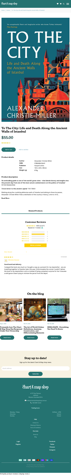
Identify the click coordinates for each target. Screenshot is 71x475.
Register (18, 444)
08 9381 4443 (36, 403)
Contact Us (35, 423)
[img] (8, 257)
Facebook (52, 441)
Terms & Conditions (35, 427)
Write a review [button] (35, 245)
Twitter (52, 444)
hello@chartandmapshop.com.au (37, 400)
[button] (5, 143)
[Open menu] (68, 4)
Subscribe (35, 374)
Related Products (36, 211)
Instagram (52, 450)
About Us (35, 434)
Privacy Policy (29, 466)
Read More (5, 198)
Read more (7, 338)
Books (8, 10)
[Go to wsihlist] (57, 4)
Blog (35, 437)
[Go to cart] (60, 4)
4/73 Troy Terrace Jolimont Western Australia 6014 (35, 395)
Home (3, 10)
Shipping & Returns (35, 425)
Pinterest (52, 447)
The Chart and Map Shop (37, 465)
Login (18, 441)
